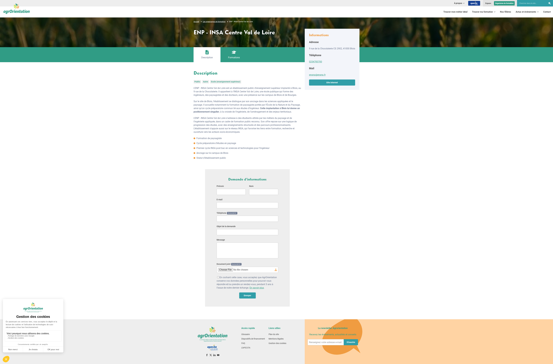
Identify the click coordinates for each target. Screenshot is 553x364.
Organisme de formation (504, 3)
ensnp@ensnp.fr (317, 74)
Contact (547, 12)
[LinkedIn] (214, 355)
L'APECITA (245, 348)
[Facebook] (207, 355)
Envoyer (247, 295)
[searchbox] (530, 3)
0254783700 (315, 61)
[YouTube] (218, 355)
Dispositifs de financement (253, 339)
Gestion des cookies (277, 343)
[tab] (207, 54)
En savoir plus (257, 287)
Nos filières (505, 12)
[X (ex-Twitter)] (211, 355)
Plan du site (274, 334)
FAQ (243, 343)
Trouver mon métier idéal (455, 12)
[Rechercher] (549, 3)
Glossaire (245, 334)
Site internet (332, 82)
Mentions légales (276, 339)
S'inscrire (351, 342)
